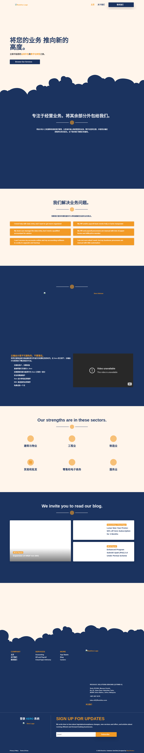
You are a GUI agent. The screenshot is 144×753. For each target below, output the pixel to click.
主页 (92, 5)
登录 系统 (29, 718)
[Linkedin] (90, 707)
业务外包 (25, 54)
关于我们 (101, 5)
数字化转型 (35, 54)
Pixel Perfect (130, 750)
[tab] (40, 223)
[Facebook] (87, 707)
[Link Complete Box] (40, 541)
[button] (121, 4)
